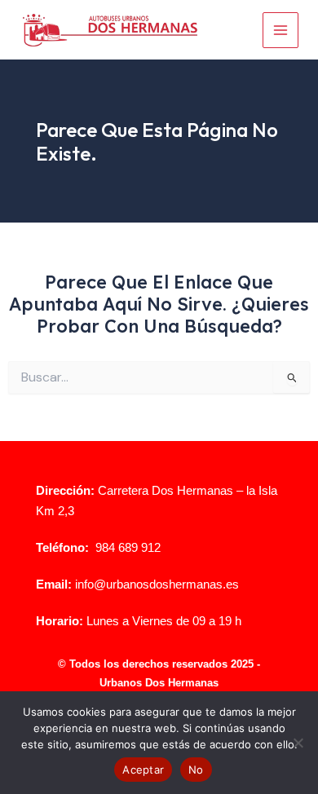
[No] (297, 742)
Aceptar (143, 769)
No (196, 769)
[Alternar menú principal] (280, 30)
